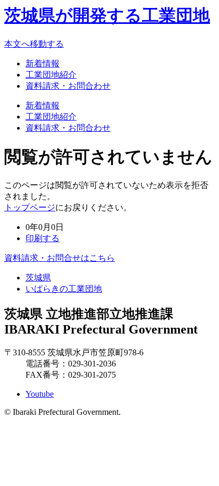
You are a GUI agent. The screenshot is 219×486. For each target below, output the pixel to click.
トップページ (29, 207)
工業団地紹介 (51, 74)
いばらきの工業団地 (64, 288)
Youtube (40, 393)
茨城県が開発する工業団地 (107, 15)
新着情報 (43, 63)
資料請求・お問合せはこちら (59, 257)
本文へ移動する (34, 43)
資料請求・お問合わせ (68, 85)
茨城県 (38, 277)
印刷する (43, 238)
